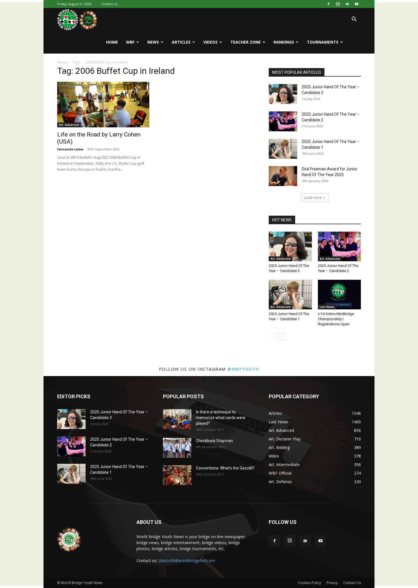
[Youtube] (356, 4)
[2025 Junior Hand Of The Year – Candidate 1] (283, 149)
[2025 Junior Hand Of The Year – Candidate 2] (283, 121)
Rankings (284, 42)
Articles (181, 42)
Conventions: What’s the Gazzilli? (225, 468)
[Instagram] (338, 4)
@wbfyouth (243, 369)
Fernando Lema (70, 149)
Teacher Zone (245, 42)
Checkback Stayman (214, 440)
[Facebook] (328, 4)
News (153, 42)
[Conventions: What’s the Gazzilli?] (177, 475)
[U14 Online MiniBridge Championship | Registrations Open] (339, 294)
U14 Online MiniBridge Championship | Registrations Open (336, 319)
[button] (354, 20)
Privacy (332, 582)
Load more (313, 197)
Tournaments (322, 42)
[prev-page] (272, 336)
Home (112, 42)
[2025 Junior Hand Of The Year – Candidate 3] (283, 94)
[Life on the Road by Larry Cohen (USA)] (103, 104)
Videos (210, 42)
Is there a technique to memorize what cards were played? (220, 418)
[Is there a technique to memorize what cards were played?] (177, 419)
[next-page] (281, 336)
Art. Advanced (69, 125)
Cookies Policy (309, 582)
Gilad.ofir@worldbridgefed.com (186, 560)
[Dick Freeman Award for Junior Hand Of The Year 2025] (283, 176)
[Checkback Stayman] (177, 448)
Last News (327, 307)
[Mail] (347, 4)
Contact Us (109, 4)
